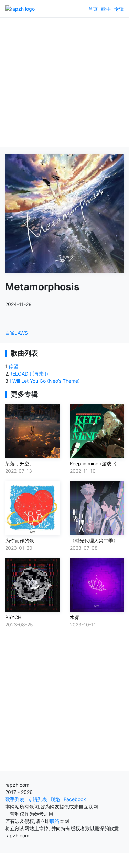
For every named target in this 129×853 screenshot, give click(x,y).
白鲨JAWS (16, 333)
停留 (13, 366)
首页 (93, 9)
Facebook (75, 799)
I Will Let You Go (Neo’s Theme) (45, 381)
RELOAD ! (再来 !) (28, 374)
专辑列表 (37, 799)
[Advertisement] (64, 82)
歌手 (106, 9)
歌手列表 (14, 799)
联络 (55, 799)
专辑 (119, 9)
